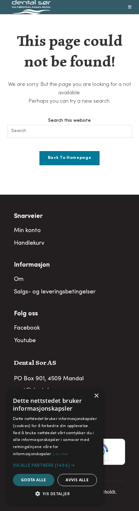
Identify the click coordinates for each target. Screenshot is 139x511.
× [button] (96, 395)
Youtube (25, 341)
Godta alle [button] (33, 480)
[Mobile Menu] (130, 7)
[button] (55, 465)
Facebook (27, 328)
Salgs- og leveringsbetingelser (55, 292)
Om (19, 279)
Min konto (27, 231)
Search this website (69, 120)
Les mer (61, 454)
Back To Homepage (69, 158)
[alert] (54, 447)
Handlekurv (29, 243)
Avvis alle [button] (77, 480)
